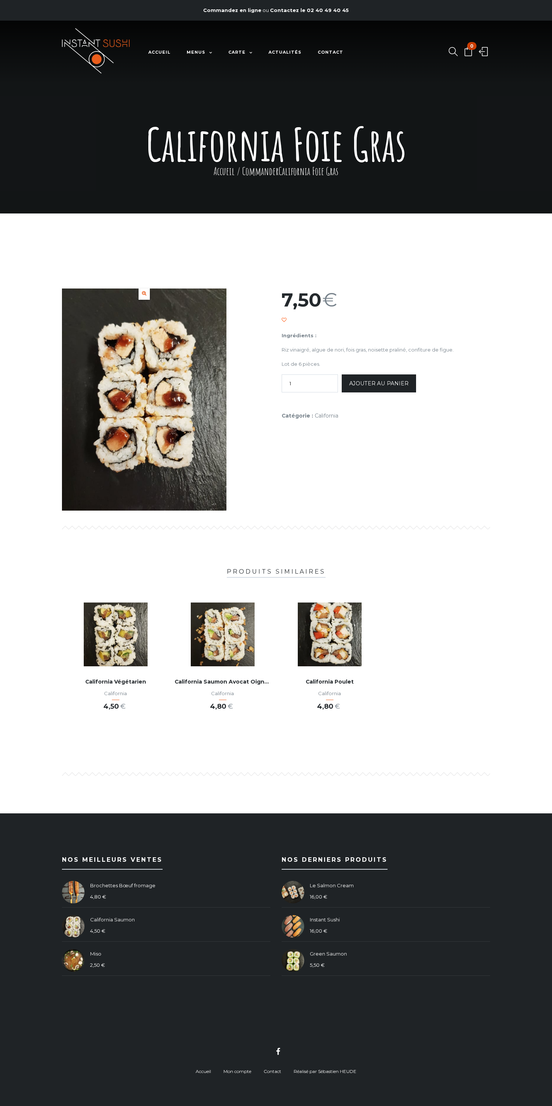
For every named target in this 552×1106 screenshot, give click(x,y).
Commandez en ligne (232, 10)
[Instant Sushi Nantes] (96, 52)
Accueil (159, 52)
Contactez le (309, 10)
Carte (237, 52)
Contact (330, 52)
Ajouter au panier (379, 383)
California (326, 415)
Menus (196, 52)
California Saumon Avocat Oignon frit (228, 681)
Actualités (285, 52)
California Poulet (330, 681)
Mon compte (237, 1071)
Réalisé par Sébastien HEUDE (325, 1071)
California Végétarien (115, 681)
